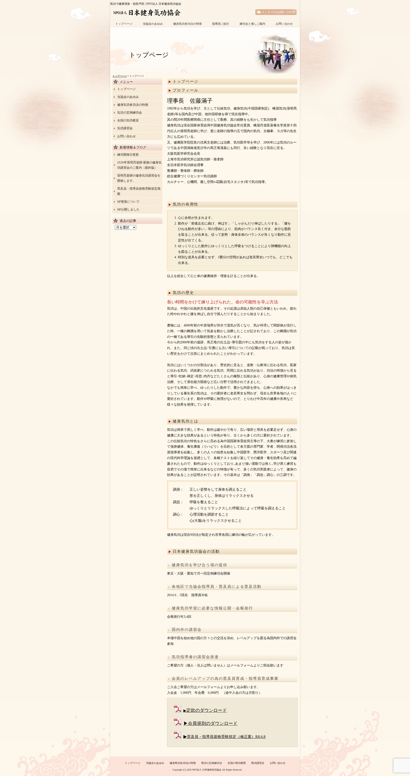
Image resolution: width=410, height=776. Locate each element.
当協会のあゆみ (153, 23)
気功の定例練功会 (129, 112)
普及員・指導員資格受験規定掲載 (138, 191)
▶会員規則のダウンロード (210, 723)
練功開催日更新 (128, 154)
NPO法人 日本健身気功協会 (206, 769)
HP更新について (128, 201)
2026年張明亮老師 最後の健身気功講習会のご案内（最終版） (139, 165)
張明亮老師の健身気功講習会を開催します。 (138, 178)
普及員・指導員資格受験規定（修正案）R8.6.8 (226, 737)
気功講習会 (125, 128)
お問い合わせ (284, 23)
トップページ (123, 23)
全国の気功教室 (128, 120)
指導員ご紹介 (220, 23)
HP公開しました (128, 209)
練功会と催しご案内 (252, 23)
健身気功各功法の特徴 (187, 23)
